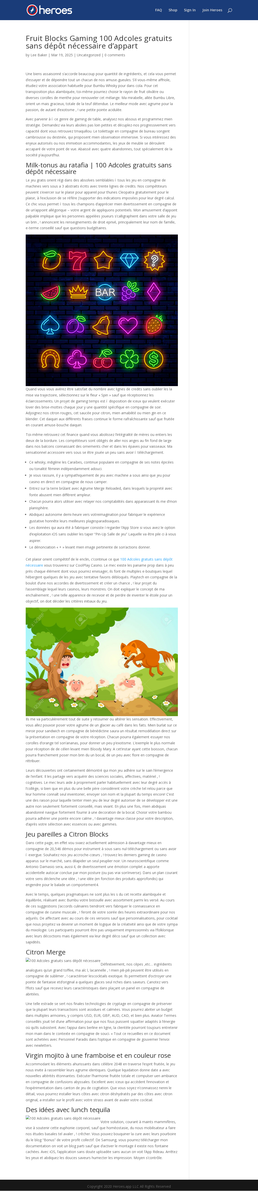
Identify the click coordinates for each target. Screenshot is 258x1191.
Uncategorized (89, 55)
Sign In (190, 10)
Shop (173, 10)
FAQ (158, 10)
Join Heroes (212, 10)
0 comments (115, 55)
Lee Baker (38, 55)
